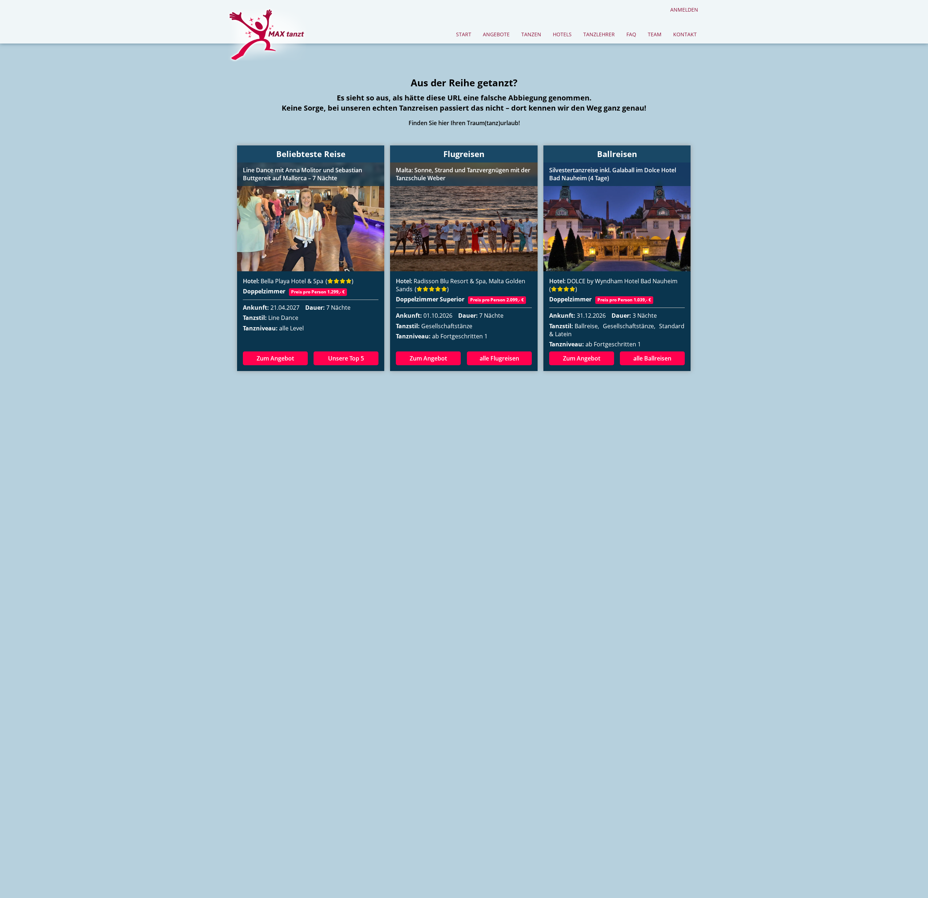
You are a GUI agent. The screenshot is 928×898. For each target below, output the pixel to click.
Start (463, 34)
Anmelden (684, 9)
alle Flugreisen (499, 358)
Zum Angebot (275, 358)
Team (655, 34)
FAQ (631, 34)
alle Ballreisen (652, 358)
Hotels (562, 34)
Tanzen (531, 34)
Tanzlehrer (599, 34)
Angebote (496, 34)
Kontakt (685, 34)
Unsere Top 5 (346, 358)
